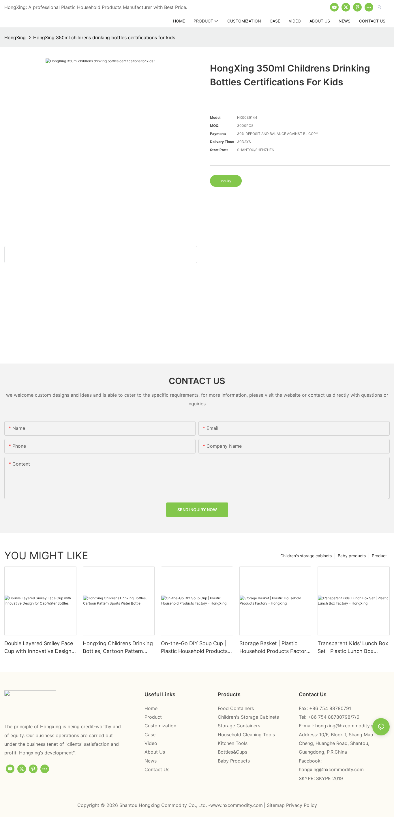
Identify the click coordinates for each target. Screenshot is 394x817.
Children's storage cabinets (306, 555)
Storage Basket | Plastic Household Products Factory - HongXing (274, 647)
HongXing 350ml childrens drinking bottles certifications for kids (104, 37)
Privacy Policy (301, 805)
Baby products (352, 555)
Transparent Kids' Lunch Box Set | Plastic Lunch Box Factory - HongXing (353, 647)
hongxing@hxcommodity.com (347, 725)
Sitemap (276, 805)
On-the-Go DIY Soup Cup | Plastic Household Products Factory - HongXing (194, 647)
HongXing (15, 37)
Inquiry (225, 181)
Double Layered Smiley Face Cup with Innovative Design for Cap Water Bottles (38, 647)
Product (379, 555)
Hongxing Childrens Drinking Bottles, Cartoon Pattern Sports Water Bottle (118, 647)
